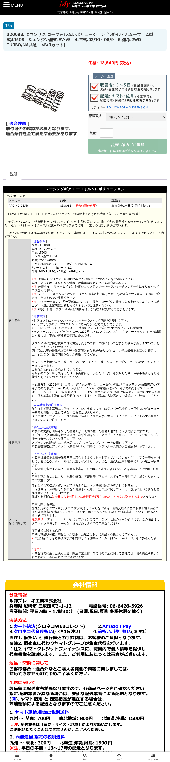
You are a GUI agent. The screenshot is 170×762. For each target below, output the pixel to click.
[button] (157, 617)
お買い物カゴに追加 (127, 145)
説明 (13, 174)
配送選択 (95, 116)
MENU (17, 5)
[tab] (13, 174)
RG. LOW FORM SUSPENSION (127, 107)
